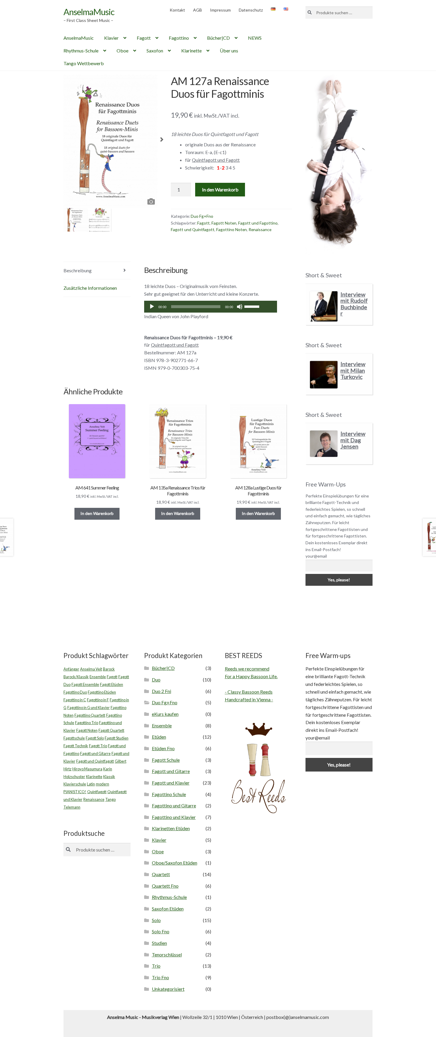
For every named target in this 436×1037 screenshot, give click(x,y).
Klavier (111, 38)
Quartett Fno (165, 886)
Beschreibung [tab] (77, 270)
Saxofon (155, 50)
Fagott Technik (75, 745)
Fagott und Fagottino (258, 222)
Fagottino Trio (86, 722)
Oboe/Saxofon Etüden (174, 862)
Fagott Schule (166, 760)
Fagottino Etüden (102, 692)
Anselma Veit (91, 669)
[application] (210, 307)
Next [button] (162, 141)
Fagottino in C (74, 699)
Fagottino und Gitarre (174, 805)
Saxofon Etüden (168, 908)
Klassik (109, 776)
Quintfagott (96, 791)
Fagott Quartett (111, 730)
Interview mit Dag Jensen (352, 440)
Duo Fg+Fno (202, 216)
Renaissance (260, 229)
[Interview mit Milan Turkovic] (323, 374)
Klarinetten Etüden (171, 828)
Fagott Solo (95, 738)
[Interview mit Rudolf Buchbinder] (323, 306)
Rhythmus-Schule (80, 50)
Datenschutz (251, 9)
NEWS (255, 38)
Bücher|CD (218, 38)
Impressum (220, 9)
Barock (109, 669)
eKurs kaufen (165, 714)
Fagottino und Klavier (174, 817)
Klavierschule (74, 784)
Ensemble (98, 676)
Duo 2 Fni (161, 691)
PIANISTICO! (74, 791)
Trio (156, 966)
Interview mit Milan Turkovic (352, 370)
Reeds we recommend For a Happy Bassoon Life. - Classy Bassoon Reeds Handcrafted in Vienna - (251, 684)
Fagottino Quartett (89, 715)
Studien (159, 943)
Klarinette (191, 50)
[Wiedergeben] (152, 307)
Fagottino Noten (231, 229)
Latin (91, 784)
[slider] (252, 306)
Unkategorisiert (168, 989)
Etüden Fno (163, 748)
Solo (156, 920)
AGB (197, 9)
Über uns (229, 50)
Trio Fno (160, 977)
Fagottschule (74, 738)
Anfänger (71, 669)
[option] (110, 141)
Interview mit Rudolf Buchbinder (354, 304)
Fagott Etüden (111, 684)
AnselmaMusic (88, 12)
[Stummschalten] (240, 307)
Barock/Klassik (76, 676)
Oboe (122, 50)
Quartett (161, 874)
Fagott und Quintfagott (192, 229)
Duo (156, 679)
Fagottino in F (98, 699)
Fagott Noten (223, 222)
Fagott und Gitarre (95, 753)
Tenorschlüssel (167, 954)
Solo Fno (160, 931)
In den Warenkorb (220, 189)
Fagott (144, 38)
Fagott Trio (98, 745)
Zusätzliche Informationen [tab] (90, 288)
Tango (110, 799)
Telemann (71, 807)
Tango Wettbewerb (83, 63)
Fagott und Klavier (171, 782)
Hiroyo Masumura (87, 768)
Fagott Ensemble (85, 684)
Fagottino (179, 38)
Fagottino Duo (75, 692)
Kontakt (177, 9)
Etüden (159, 737)
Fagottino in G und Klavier (88, 707)
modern (102, 784)
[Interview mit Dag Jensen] (323, 443)
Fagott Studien (116, 738)
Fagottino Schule (169, 794)
